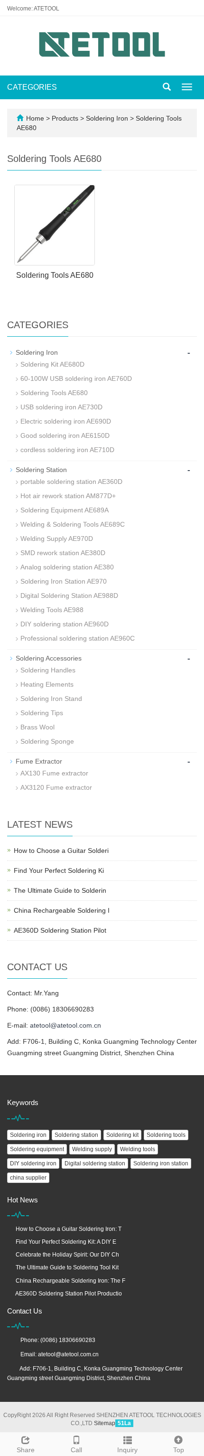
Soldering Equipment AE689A (64, 510)
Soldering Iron (107, 118)
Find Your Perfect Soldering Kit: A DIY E (66, 1242)
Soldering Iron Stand (51, 698)
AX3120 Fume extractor (56, 787)
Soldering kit (122, 1135)
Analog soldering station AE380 (67, 567)
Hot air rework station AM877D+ (68, 496)
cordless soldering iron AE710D (67, 450)
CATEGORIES (32, 87)
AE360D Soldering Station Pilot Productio (68, 1293)
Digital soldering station (95, 1163)
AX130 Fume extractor (54, 773)
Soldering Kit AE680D (52, 364)
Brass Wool (37, 727)
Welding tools (137, 1149)
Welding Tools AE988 (51, 610)
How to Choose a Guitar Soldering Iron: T (68, 1229)
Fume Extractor (39, 761)
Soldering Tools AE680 (54, 275)
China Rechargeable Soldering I (62, 910)
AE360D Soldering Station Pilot (60, 930)
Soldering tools (166, 1135)
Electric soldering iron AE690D (65, 421)
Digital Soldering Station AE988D (69, 595)
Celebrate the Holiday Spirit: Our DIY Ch (67, 1254)
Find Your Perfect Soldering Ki (59, 870)
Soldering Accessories (49, 658)
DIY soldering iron (33, 1163)
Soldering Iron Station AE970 (63, 581)
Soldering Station (41, 469)
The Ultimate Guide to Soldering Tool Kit (67, 1267)
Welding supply (92, 1149)
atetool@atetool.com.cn (65, 1025)
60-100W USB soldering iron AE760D (76, 378)
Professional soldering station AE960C (77, 638)
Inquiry (127, 1450)
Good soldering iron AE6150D (65, 435)
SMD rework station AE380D (62, 553)
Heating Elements (47, 684)
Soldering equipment (37, 1149)
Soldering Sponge (47, 741)
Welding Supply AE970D (56, 538)
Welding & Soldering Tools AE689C (72, 524)
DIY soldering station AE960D (64, 624)
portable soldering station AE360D (71, 481)
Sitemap (104, 1423)
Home (35, 118)
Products (66, 118)
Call (76, 1450)
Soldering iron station (160, 1163)
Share (26, 1450)
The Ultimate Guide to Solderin (60, 890)
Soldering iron (28, 1135)
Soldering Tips (41, 713)
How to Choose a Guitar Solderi (61, 850)
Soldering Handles (47, 670)
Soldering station (76, 1135)
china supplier (28, 1177)
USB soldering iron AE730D (61, 407)
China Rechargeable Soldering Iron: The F (70, 1280)
